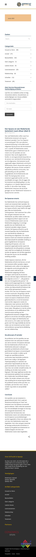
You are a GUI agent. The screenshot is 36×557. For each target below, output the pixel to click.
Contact (13, 553)
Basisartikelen (9, 58)
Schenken (8, 77)
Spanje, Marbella (10, 479)
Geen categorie (9, 62)
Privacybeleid (7, 553)
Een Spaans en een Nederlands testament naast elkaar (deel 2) (17, 130)
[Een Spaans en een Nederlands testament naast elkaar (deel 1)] (35, 278)
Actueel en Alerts (10, 50)
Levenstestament (10, 69)
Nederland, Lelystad (11, 478)
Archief (7, 54)
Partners (18, 553)
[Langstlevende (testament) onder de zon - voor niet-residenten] (1, 278)
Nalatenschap (9, 73)
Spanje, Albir (8, 481)
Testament (8, 81)
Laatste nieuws (9, 65)
